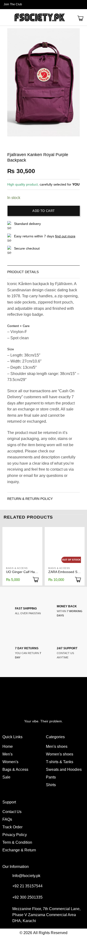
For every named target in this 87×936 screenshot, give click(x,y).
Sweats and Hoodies (64, 769)
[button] (81, 4)
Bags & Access (15, 769)
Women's (10, 762)
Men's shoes (56, 746)
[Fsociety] (39, 17)
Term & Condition (17, 842)
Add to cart (43, 211)
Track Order (12, 827)
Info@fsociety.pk (26, 876)
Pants (51, 777)
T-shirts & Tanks (59, 762)
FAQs (7, 819)
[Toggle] (75, 271)
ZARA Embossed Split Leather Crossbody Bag (64, 572)
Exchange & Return (19, 850)
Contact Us (12, 812)
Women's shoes (59, 754)
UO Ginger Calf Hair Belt (22, 572)
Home (7, 746)
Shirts (51, 785)
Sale (6, 777)
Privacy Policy (14, 835)
